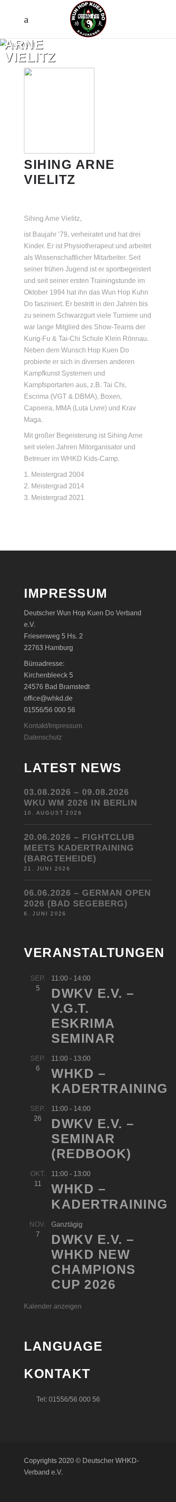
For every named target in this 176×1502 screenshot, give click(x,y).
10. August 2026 (53, 813)
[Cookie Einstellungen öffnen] (15, 1491)
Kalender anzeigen (53, 1306)
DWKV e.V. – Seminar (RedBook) (93, 1139)
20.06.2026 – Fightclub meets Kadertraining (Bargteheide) (79, 847)
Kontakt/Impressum (53, 725)
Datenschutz (43, 737)
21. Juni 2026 (47, 869)
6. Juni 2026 (45, 914)
